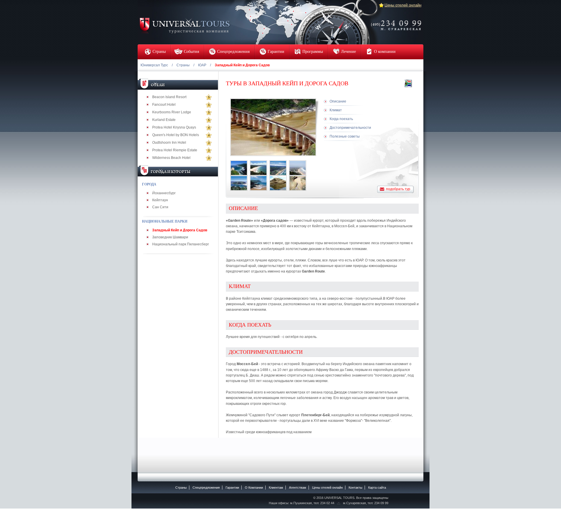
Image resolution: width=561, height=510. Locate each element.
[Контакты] (398, 21)
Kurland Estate (164, 120)
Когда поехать (341, 119)
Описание (338, 101)
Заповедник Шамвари (170, 237)
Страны (183, 65)
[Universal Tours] (184, 25)
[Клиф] (278, 183)
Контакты (355, 487)
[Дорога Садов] (239, 168)
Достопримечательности (350, 128)
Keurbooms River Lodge (171, 112)
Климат (336, 110)
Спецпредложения (206, 487)
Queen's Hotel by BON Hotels (175, 135)
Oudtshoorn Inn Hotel (169, 142)
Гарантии (232, 487)
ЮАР (202, 65)
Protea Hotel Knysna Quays (174, 127)
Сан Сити (160, 207)
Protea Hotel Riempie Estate (174, 150)
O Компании (254, 487)
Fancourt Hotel (164, 105)
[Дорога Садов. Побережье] (278, 168)
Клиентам (276, 487)
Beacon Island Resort (169, 97)
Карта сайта (377, 487)
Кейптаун (160, 200)
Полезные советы (345, 136)
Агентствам (297, 487)
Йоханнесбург (164, 193)
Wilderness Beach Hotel (171, 158)
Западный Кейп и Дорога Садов (179, 230)
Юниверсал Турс (154, 65)
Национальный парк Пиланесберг (180, 244)
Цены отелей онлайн (403, 5)
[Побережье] (258, 168)
